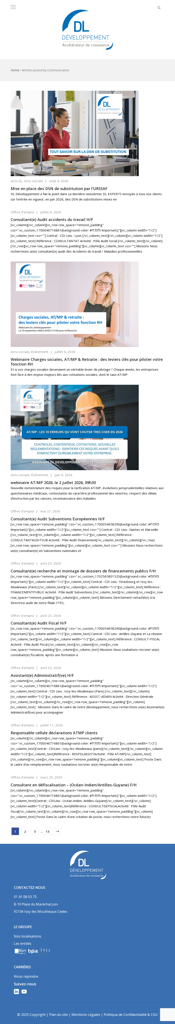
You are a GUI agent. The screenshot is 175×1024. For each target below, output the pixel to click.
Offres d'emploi (22, 212)
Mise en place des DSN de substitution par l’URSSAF (59, 188)
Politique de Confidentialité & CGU (131, 1014)
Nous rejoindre (26, 976)
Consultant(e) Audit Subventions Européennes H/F (58, 518)
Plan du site (58, 1014)
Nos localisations (27, 936)
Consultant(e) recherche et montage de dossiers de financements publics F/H (83, 570)
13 (48, 831)
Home (15, 70)
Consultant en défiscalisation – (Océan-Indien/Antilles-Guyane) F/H (74, 784)
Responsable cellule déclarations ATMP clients (54, 732)
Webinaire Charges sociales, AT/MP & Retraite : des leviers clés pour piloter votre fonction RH (87, 362)
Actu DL (16, 181)
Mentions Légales (85, 1014)
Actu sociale (33, 181)
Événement (39, 352)
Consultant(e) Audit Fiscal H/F (39, 623)
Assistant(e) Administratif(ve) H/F (42, 675)
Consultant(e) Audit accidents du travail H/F (52, 219)
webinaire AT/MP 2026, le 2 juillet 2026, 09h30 (53, 482)
